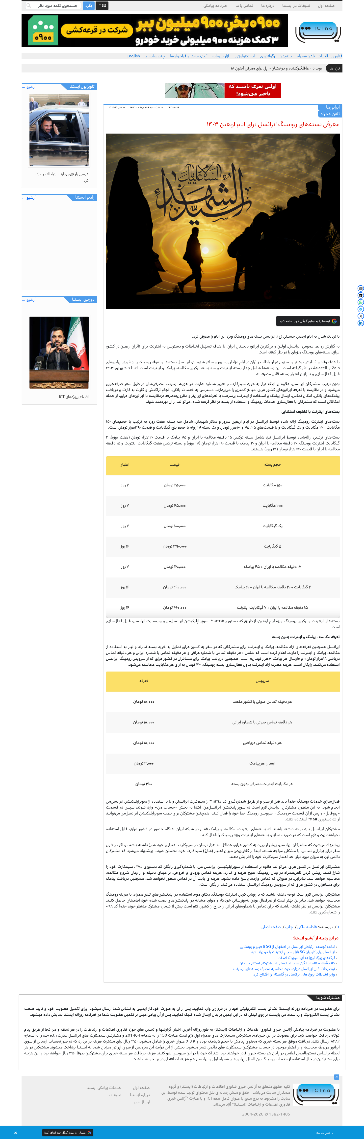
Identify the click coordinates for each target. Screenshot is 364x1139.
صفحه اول (326, 5)
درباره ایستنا (140, 1095)
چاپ (288, 927)
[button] (182, 1132)
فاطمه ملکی (306, 927)
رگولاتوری (267, 56)
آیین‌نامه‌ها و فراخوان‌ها (189, 56)
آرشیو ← (28, 87)
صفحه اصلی (271, 927)
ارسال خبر (142, 1102)
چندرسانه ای (155, 56)
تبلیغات (115, 1095)
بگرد (88, 5)
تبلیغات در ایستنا (296, 5)
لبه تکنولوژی (245, 56)
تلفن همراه (306, 56)
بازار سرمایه (221, 56)
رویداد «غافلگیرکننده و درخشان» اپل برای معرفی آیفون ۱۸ (276, 68)
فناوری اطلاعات (329, 56)
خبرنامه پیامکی (216, 5)
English (133, 56)
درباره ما (267, 5)
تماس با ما (244, 5)
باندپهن (286, 56)
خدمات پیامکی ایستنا (103, 1088)
